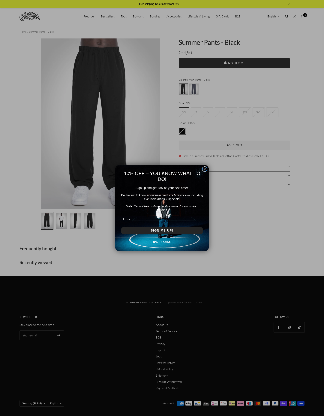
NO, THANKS (162, 242)
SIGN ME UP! (162, 230)
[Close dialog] (204, 169)
